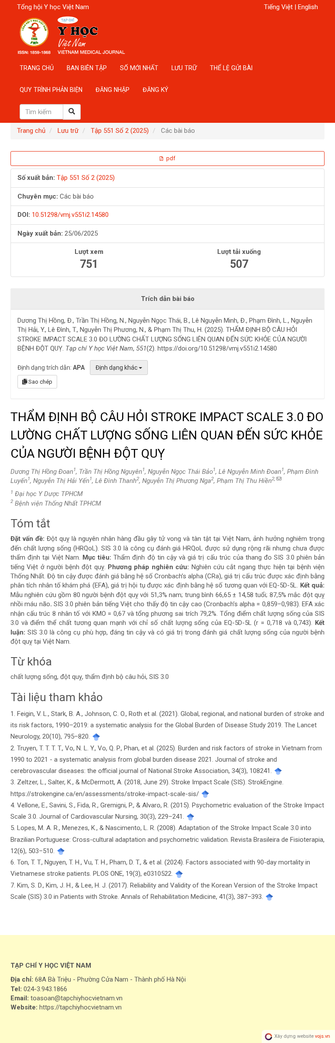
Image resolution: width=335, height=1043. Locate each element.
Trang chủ (37, 67)
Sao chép (39, 381)
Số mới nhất (139, 67)
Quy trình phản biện (51, 89)
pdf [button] (170, 158)
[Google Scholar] (96, 736)
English (308, 7)
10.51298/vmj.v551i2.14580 (70, 215)
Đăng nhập (113, 89)
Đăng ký (155, 89)
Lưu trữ (184, 67)
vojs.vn (322, 1036)
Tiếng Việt (279, 7)
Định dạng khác (117, 367)
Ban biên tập (87, 67)
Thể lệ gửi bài (231, 67)
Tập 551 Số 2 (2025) (120, 131)
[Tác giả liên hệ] (278, 479)
